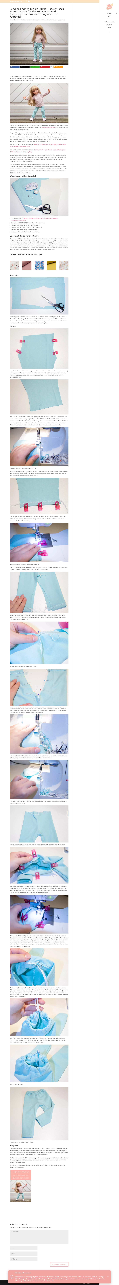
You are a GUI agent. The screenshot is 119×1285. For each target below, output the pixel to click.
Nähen (109, 13)
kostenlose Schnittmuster (34, 20)
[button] (15, 67)
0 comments (61, 20)
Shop (109, 27)
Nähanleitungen (47, 20)
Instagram (109, 25)
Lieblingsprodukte (109, 22)
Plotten (109, 19)
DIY (109, 16)
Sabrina (14, 20)
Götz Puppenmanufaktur (48, 127)
